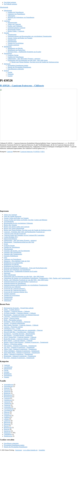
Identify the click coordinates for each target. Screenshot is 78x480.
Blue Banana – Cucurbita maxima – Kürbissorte (18, 335)
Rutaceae (6, 429)
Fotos (5, 257)
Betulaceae (7, 393)
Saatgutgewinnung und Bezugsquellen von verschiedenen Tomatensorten (26, 285)
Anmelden (42, 450)
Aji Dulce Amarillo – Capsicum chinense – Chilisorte (20, 313)
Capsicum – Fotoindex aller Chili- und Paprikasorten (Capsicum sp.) (24, 232)
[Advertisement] (39, 167)
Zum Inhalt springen (10, 2)
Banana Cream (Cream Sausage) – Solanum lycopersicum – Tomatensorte (26, 342)
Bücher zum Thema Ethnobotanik (14, 228)
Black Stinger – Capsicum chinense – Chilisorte (18, 340)
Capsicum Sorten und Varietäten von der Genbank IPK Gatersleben (24, 235)
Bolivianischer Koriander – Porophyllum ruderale (18, 308)
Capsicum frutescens (26, 151)
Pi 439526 (36, 151)
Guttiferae (7, 417)
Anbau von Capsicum (10, 214)
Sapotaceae (7, 431)
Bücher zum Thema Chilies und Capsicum (16, 227)
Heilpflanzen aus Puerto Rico (12, 266)
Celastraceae (7, 403)
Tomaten (6, 377)
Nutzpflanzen (8, 375)
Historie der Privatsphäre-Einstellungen (15, 447)
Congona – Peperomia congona (13, 327)
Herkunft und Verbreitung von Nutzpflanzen (17, 269)
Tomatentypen (8, 299)
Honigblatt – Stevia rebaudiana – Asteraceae (17, 322)
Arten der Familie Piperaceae (12, 216)
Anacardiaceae (8, 386)
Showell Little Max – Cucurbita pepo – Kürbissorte (19, 332)
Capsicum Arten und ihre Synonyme (15, 233)
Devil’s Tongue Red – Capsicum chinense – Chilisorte (20, 337)
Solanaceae (7, 432)
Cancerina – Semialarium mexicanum (15, 316)
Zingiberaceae (8, 436)
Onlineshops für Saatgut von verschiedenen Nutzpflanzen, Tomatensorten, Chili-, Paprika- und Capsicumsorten (37, 278)
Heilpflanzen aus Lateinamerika (13, 263)
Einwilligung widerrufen (11, 443)
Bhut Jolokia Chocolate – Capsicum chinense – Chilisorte (21, 325)
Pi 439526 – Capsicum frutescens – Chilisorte (22, 85)
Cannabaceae (8, 400)
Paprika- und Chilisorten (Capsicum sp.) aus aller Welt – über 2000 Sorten (26, 280)
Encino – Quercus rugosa (11, 318)
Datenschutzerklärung (10, 239)
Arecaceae (7, 390)
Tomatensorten (8, 297)
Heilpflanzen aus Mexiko (11, 264)
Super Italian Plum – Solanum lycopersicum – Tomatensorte (22, 352)
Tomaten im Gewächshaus (12, 295)
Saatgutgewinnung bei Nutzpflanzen (15, 283)
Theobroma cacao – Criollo (12, 328)
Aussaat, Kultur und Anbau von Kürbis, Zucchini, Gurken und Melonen (25, 220)
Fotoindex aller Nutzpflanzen (12, 252)
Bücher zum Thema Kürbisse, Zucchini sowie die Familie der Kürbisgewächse (27, 230)
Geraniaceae (7, 415)
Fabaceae (6, 412)
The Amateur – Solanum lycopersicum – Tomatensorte (20, 346)
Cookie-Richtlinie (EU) (11, 237)
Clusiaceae (7, 405)
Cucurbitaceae (8, 367)
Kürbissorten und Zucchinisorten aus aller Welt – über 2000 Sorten (24, 276)
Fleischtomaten (8, 249)
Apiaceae (6, 388)
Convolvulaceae (9, 408)
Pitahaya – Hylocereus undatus (13, 344)
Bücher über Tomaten (10, 225)
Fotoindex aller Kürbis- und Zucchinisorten (17, 251)
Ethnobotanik (4, 7)
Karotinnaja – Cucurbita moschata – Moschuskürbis (19, 334)
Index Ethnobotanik (10, 275)
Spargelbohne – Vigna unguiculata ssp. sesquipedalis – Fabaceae (23, 330)
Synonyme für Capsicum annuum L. (15, 288)
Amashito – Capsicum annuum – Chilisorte (17, 311)
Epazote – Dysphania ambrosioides (14, 323)
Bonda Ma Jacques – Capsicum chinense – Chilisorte (20, 339)
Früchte (6, 370)
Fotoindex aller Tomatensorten (13, 254)
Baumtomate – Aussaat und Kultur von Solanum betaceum (21, 315)
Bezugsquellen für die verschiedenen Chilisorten (18, 223)
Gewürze (6, 372)
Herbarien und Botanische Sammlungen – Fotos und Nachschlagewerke (25, 268)
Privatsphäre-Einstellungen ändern (14, 445)
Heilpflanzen (8, 373)
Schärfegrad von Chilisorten (12, 287)
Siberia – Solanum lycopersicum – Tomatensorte (18, 354)
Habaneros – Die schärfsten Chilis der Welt (17, 261)
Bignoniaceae (8, 395)
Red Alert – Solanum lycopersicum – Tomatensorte (19, 358)
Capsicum (10, 151)
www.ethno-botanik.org (30, 450)
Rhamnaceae (8, 427)
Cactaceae (7, 398)
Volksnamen (7, 300)
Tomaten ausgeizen (9, 293)
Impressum (7, 273)
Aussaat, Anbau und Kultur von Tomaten (16, 218)
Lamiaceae (7, 420)
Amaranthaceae (8, 384)
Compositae (7, 407)
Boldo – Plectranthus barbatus (13, 320)
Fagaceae (6, 414)
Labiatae (6, 419)
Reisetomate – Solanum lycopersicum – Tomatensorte (20, 356)
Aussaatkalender (9, 221)
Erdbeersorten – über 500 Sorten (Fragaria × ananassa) (20, 240)
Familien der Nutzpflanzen (12, 247)
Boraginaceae (8, 396)
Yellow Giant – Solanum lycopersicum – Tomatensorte (20, 349)
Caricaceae (7, 402)
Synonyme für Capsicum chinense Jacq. (16, 292)
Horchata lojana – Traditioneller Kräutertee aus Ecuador (20, 271)
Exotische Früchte (9, 245)
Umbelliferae (8, 434)
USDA (42, 151)
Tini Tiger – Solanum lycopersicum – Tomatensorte (19, 347)
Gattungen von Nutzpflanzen (12, 259)
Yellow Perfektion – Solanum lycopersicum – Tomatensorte (21, 351)
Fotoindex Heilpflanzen (11, 256)
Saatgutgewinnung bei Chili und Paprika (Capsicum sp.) (21, 281)
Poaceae (6, 426)
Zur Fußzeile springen (10, 4)
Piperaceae (7, 424)
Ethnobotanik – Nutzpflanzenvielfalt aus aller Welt (19, 242)
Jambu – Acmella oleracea (12, 309)
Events (6, 244)
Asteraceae (7, 391)
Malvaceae (7, 422)
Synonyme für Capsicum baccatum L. (15, 290)
